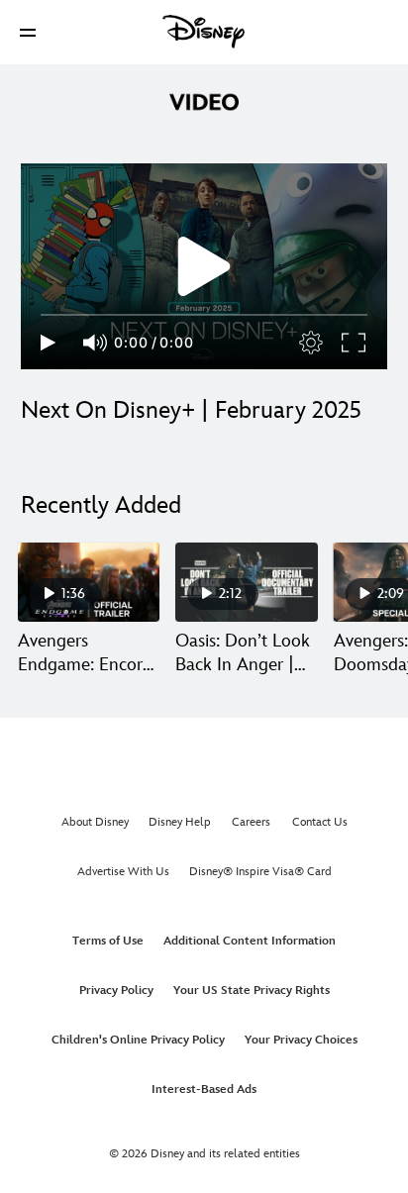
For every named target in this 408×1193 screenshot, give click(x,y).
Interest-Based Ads (204, 1089)
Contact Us (320, 822)
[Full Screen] (354, 342)
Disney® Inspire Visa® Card (260, 871)
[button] (27, 32)
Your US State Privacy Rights (251, 990)
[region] (204, 266)
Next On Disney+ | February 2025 (191, 410)
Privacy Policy (116, 990)
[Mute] (96, 342)
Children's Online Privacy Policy (138, 1040)
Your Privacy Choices (301, 1040)
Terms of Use (108, 941)
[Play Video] (204, 266)
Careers (251, 822)
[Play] (48, 342)
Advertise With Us (123, 871)
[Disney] (204, 32)
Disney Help (180, 822)
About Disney (95, 822)
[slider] (204, 315)
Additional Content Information (249, 941)
